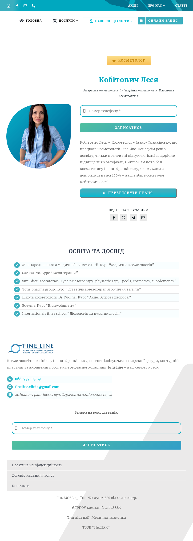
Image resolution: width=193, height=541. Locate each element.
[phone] (33, 6)
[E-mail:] (143, 218)
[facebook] (17, 6)
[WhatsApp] (123, 218)
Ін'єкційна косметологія (138, 90)
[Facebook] (114, 218)
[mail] (25, 6)
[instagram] (8, 6)
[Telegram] (133, 218)
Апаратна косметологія (100, 90)
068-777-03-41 (28, 379)
